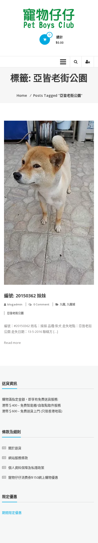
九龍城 (71, 304)
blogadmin (14, 304)
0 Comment (41, 304)
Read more (12, 342)
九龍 (62, 304)
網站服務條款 (18, 458)
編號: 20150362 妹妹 (25, 296)
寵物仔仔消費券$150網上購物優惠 (33, 477)
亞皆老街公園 (15, 313)
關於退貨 (14, 448)
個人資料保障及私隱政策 (26, 467)
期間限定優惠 (12, 512)
